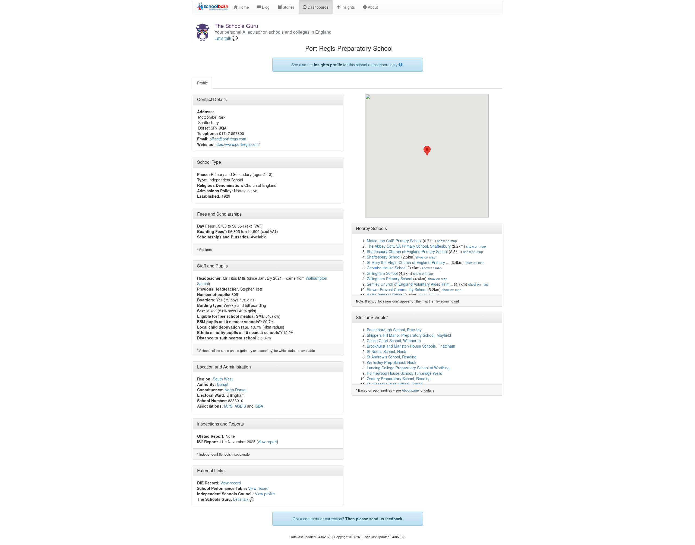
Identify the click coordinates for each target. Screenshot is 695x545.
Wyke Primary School (385, 295)
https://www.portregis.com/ (237, 144)
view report (267, 441)
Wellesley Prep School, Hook (391, 362)
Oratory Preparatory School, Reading (399, 378)
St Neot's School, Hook (386, 351)
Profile (202, 83)
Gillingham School (382, 273)
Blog (265, 7)
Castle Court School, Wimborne (394, 340)
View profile (265, 493)
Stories (288, 7)
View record (230, 483)
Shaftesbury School (383, 257)
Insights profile (328, 64)
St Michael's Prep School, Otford (394, 384)
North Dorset (236, 389)
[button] (427, 151)
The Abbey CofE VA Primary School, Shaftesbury (409, 246)
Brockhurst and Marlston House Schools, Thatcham (411, 346)
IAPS (228, 406)
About (372, 7)
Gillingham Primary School (389, 278)
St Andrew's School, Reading (391, 357)
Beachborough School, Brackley (394, 329)
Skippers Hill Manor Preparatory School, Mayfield (409, 335)
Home (243, 7)
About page (410, 390)
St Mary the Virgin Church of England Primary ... (408, 262)
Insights (347, 7)
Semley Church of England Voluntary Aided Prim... (410, 284)
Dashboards (317, 7)
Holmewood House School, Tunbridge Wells (404, 373)
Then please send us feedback (373, 518)
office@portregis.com (228, 138)
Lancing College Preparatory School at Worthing (408, 367)
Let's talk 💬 (226, 38)
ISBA (259, 406)
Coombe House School (386, 267)
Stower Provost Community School (396, 289)
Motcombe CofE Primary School (394, 240)
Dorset (222, 384)
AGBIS (240, 406)
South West (223, 379)
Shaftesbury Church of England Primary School (407, 251)
